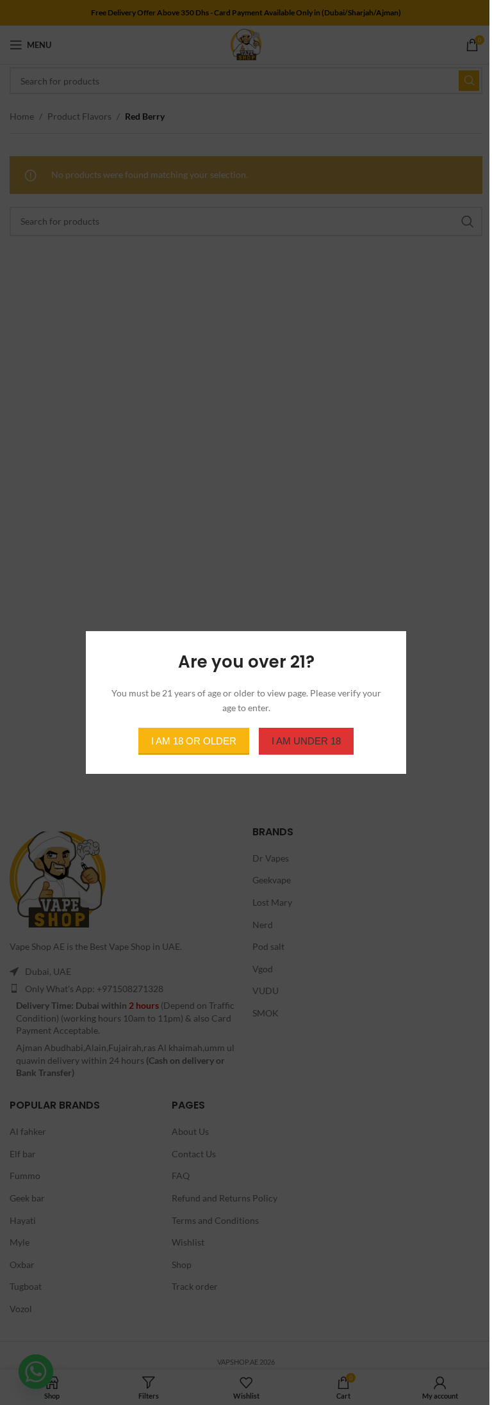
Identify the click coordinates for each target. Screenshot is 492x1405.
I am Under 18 (306, 740)
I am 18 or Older (193, 740)
